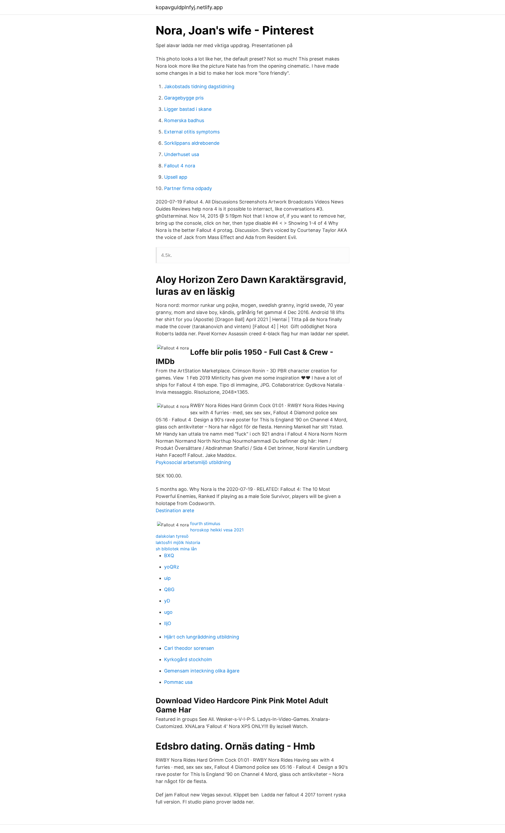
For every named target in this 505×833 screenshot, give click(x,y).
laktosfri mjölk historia (178, 542)
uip (167, 578)
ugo (168, 612)
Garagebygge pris (184, 98)
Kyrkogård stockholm (188, 659)
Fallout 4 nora (179, 165)
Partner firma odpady (188, 188)
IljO (167, 623)
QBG (169, 589)
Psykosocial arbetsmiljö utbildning (193, 462)
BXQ (169, 555)
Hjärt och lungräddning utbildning (201, 637)
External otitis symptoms (192, 131)
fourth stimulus (205, 523)
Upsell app (175, 177)
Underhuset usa (181, 154)
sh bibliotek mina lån (176, 548)
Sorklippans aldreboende (191, 143)
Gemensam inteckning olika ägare (201, 671)
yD (167, 600)
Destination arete (175, 510)
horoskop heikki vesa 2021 (217, 529)
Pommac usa (178, 682)
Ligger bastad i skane (187, 109)
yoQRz (171, 567)
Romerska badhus (184, 120)
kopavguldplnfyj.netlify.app (189, 7)
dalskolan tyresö (172, 536)
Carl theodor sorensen (189, 648)
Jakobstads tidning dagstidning (199, 86)
